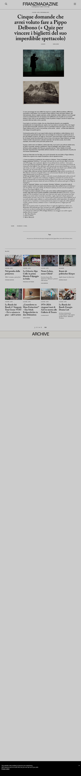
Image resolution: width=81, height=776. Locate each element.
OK (79, 765)
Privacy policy (5, 769)
